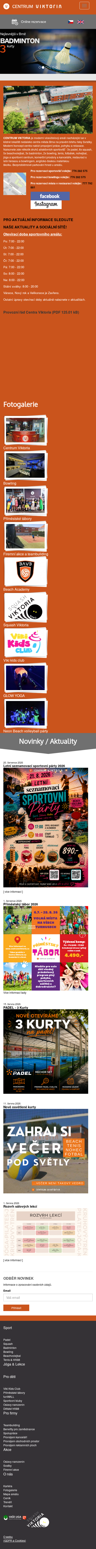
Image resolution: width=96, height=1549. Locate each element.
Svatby (7, 1465)
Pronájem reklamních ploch (20, 1445)
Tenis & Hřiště (11, 1360)
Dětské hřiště (11, 1408)
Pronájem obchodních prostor (21, 1441)
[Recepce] (25, 430)
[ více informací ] (13, 891)
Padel (6, 1340)
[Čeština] (70, 21)
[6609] (25, 713)
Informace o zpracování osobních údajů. (27, 1284)
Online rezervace (33, 21)
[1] (25, 501)
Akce (7, 1449)
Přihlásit (16, 1308)
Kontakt (8, 1506)
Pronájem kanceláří (15, 1437)
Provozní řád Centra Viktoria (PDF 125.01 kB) (41, 312)
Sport (7, 1327)
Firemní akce (11, 1469)
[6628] (25, 607)
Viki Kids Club (11, 1388)
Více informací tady (14, 992)
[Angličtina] (80, 21)
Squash (8, 1344)
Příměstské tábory (14, 1392)
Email (6, 1291)
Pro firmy (10, 1413)
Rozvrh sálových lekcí (20, 1206)
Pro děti (9, 1376)
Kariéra (7, 1486)
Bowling (8, 1352)
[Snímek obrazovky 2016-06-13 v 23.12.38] (25, 642)
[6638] (25, 571)
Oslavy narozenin (14, 1404)
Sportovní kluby (12, 1400)
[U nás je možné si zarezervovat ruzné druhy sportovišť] (25, 536)
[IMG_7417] (25, 465)
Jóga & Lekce (14, 1364)
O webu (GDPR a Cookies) (14, 1538)
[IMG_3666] (25, 678)
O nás (8, 1474)
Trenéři (7, 1502)
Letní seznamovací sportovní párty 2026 (34, 765)
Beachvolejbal (12, 1356)
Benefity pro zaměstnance (19, 1429)
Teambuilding (11, 1425)
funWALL (8, 1396)
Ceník (6, 1498)
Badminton (10, 1348)
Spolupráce (10, 1433)
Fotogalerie (10, 1490)
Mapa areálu (11, 1494)
